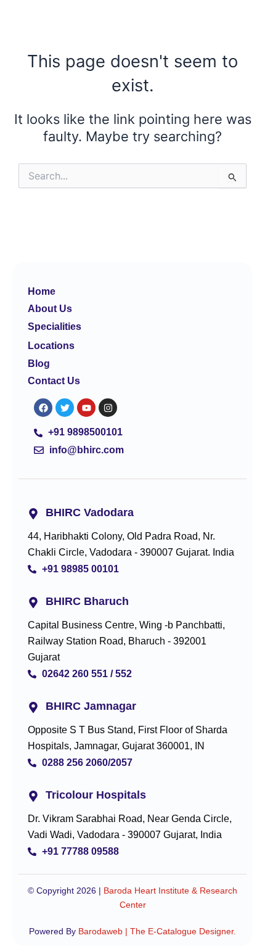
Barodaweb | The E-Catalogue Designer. (157, 931)
